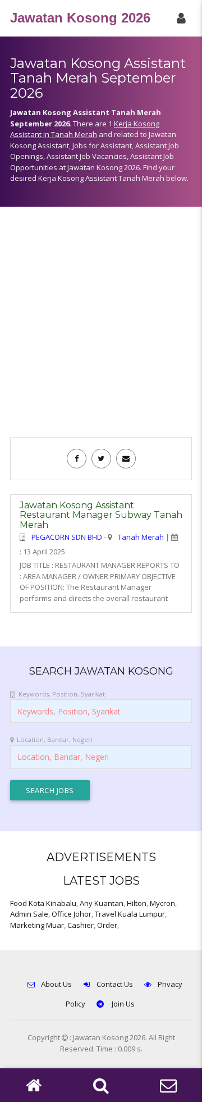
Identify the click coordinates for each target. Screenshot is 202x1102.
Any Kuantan (101, 903)
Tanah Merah (141, 537)
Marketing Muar (37, 925)
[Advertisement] (101, 327)
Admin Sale (29, 914)
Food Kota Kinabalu (43, 903)
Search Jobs (50, 790)
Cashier (80, 925)
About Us (56, 984)
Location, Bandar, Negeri (55, 739)
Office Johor (71, 914)
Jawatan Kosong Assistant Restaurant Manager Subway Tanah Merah (101, 515)
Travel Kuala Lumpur (130, 914)
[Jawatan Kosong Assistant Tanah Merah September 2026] (77, 458)
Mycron (162, 903)
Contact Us (115, 984)
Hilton (136, 903)
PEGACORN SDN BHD (66, 537)
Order (107, 925)
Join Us (122, 1004)
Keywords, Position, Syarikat (62, 694)
